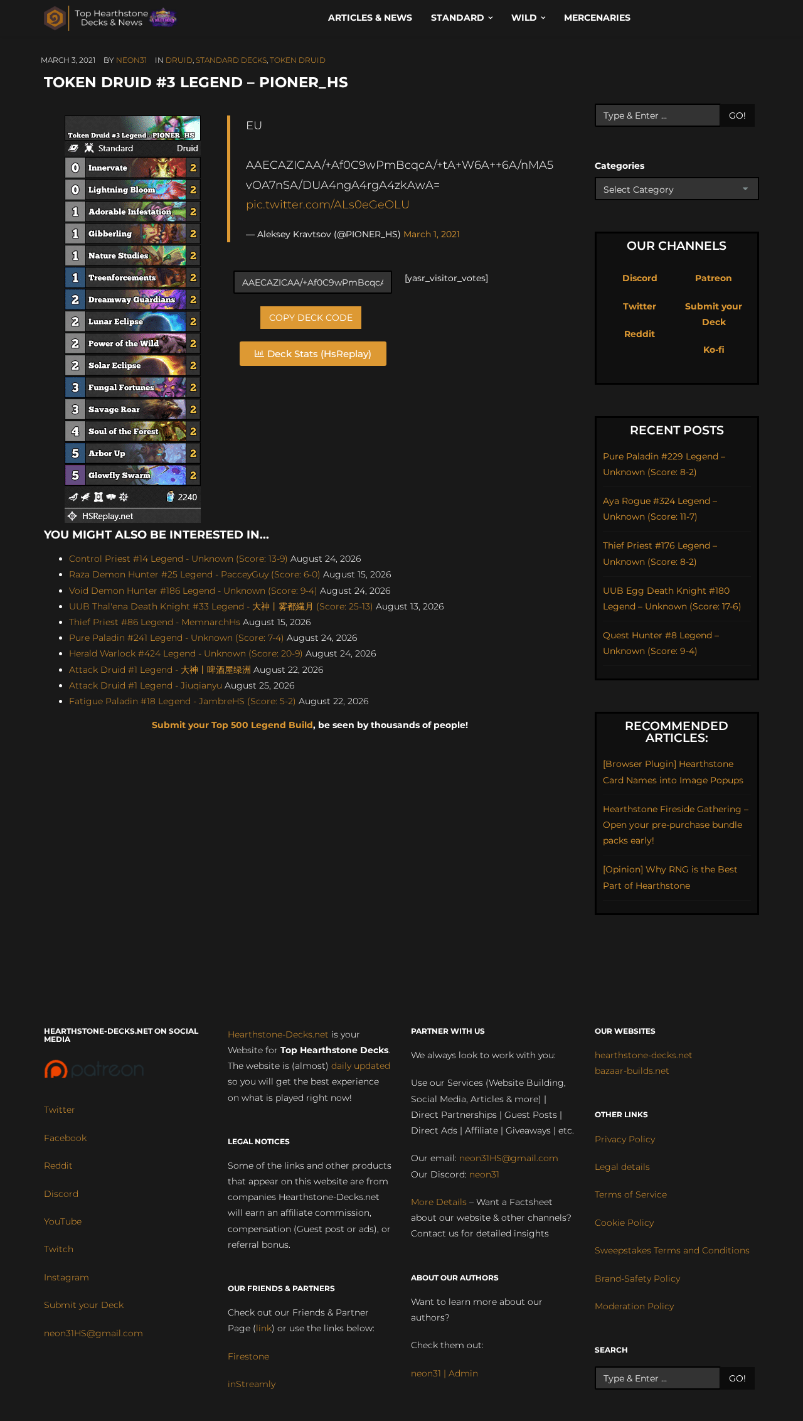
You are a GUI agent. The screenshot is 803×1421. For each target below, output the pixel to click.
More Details (439, 1202)
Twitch (58, 1249)
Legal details (622, 1166)
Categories (619, 165)
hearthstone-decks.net (644, 1055)
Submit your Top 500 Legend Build (232, 725)
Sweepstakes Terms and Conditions (672, 1250)
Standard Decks (231, 60)
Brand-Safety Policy (637, 1278)
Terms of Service (631, 1194)
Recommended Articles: (676, 732)
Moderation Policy (634, 1306)
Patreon (713, 278)
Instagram (66, 1277)
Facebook (65, 1138)
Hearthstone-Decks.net (278, 1034)
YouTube (63, 1221)
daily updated (360, 1065)
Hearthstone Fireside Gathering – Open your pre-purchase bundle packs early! (675, 824)
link (264, 1328)
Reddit (639, 334)
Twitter (639, 306)
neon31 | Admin (444, 1373)
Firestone (248, 1356)
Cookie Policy (624, 1222)
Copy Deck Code (311, 317)
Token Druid (298, 60)
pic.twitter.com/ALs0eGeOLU (328, 204)
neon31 (131, 60)
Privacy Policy (625, 1139)
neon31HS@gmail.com (93, 1333)
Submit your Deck (84, 1305)
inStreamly (251, 1384)
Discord (639, 278)
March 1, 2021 (431, 234)
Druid (179, 60)
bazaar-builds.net (632, 1070)
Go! (737, 115)
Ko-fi (714, 349)
